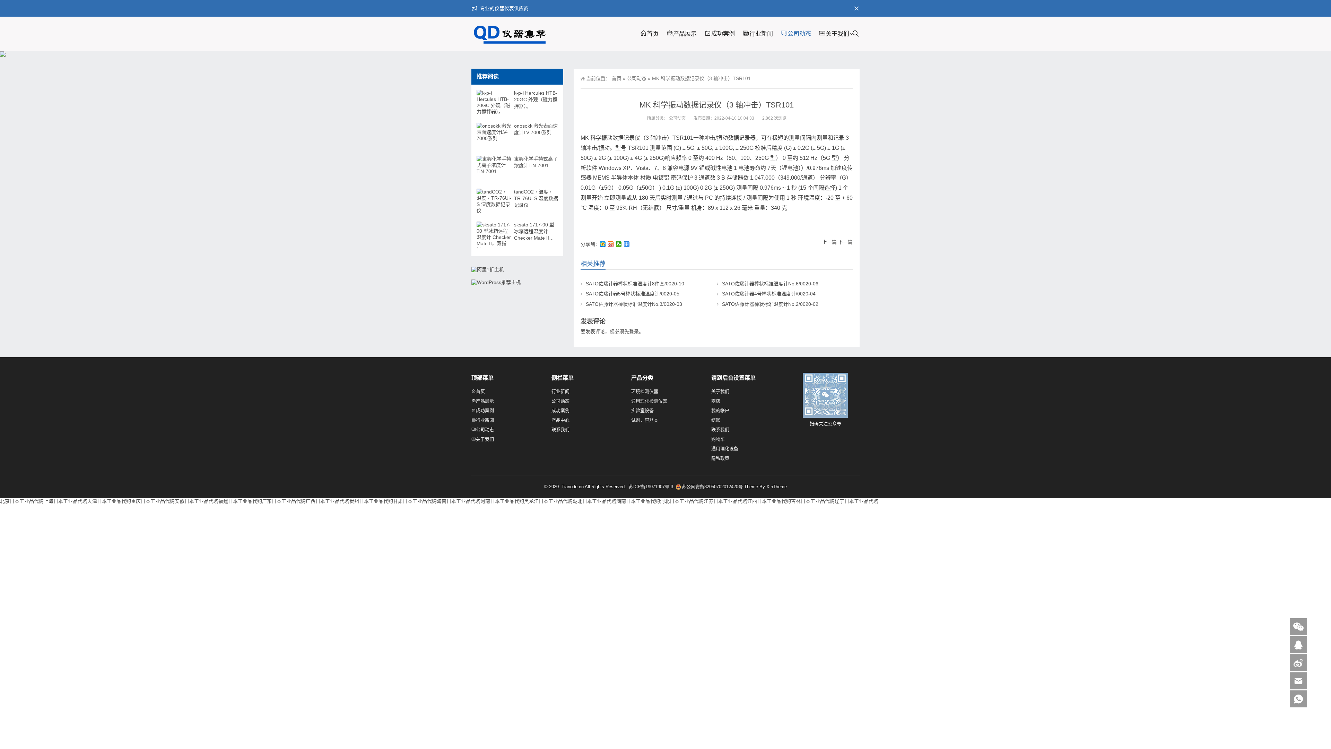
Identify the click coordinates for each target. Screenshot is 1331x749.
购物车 (718, 439)
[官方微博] (1298, 662)
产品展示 (685, 34)
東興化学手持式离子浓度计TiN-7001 (536, 162)
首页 (653, 34)
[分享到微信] (619, 244)
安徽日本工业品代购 (196, 501)
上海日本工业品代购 (65, 501)
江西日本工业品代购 (769, 501)
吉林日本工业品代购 (813, 501)
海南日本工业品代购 (458, 501)
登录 (634, 331)
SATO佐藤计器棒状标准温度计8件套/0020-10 (635, 283)
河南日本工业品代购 (502, 501)
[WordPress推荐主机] (496, 282)
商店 (715, 401)
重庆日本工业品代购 (153, 501)
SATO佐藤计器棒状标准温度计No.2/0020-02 (770, 304)
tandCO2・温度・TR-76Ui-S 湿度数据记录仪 (536, 198)
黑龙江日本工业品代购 (548, 501)
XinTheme (776, 486)
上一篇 (829, 242)
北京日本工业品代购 (22, 501)
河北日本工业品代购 (682, 501)
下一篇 (845, 242)
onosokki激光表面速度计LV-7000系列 (536, 129)
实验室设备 (642, 410)
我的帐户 (720, 410)
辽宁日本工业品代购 (856, 501)
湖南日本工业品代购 (638, 501)
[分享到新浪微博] (611, 244)
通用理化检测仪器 (649, 401)
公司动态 (799, 34)
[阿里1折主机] (487, 269)
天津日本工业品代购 (109, 501)
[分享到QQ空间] (603, 244)
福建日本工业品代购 (240, 501)
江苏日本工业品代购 (725, 501)
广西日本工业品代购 (327, 501)
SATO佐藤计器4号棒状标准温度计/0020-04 (769, 293)
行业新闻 (761, 34)
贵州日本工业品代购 (371, 501)
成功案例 (723, 34)
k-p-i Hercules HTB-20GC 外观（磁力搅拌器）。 (535, 99)
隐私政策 (720, 458)
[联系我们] (1298, 644)
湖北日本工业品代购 (594, 501)
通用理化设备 (724, 448)
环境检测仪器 (644, 391)
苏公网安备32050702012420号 (712, 486)
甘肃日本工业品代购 (415, 501)
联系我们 (560, 429)
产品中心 (560, 420)
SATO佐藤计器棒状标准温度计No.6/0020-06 (770, 283)
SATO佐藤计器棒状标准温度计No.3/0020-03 (634, 304)
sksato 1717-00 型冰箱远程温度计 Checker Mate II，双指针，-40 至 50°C (534, 231)
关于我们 (837, 34)
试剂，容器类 (644, 420)
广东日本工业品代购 (284, 501)
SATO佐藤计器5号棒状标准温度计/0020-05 (632, 293)
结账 (715, 420)
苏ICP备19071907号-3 (652, 486)
